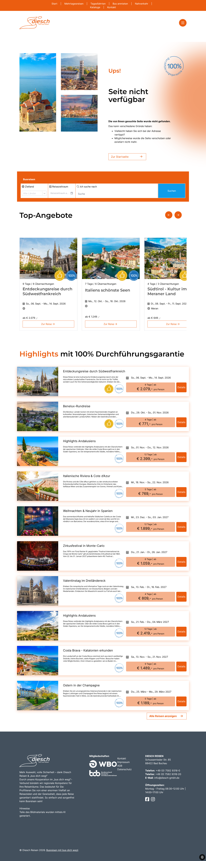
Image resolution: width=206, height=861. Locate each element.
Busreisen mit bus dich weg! (62, 850)
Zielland (29, 186)
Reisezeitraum (59, 186)
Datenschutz (124, 769)
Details (181, 387)
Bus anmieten (121, 3)
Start (55, 3)
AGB (119, 765)
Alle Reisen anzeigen (163, 716)
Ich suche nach (88, 186)
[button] (168, 215)
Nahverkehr (142, 3)
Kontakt (111, 7)
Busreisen (29, 179)
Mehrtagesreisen (74, 3)
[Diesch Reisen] (34, 22)
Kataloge (95, 7)
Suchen (172, 190)
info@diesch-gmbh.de (166, 777)
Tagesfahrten (98, 3)
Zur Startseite (119, 156)
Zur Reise (46, 324)
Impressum (123, 762)
